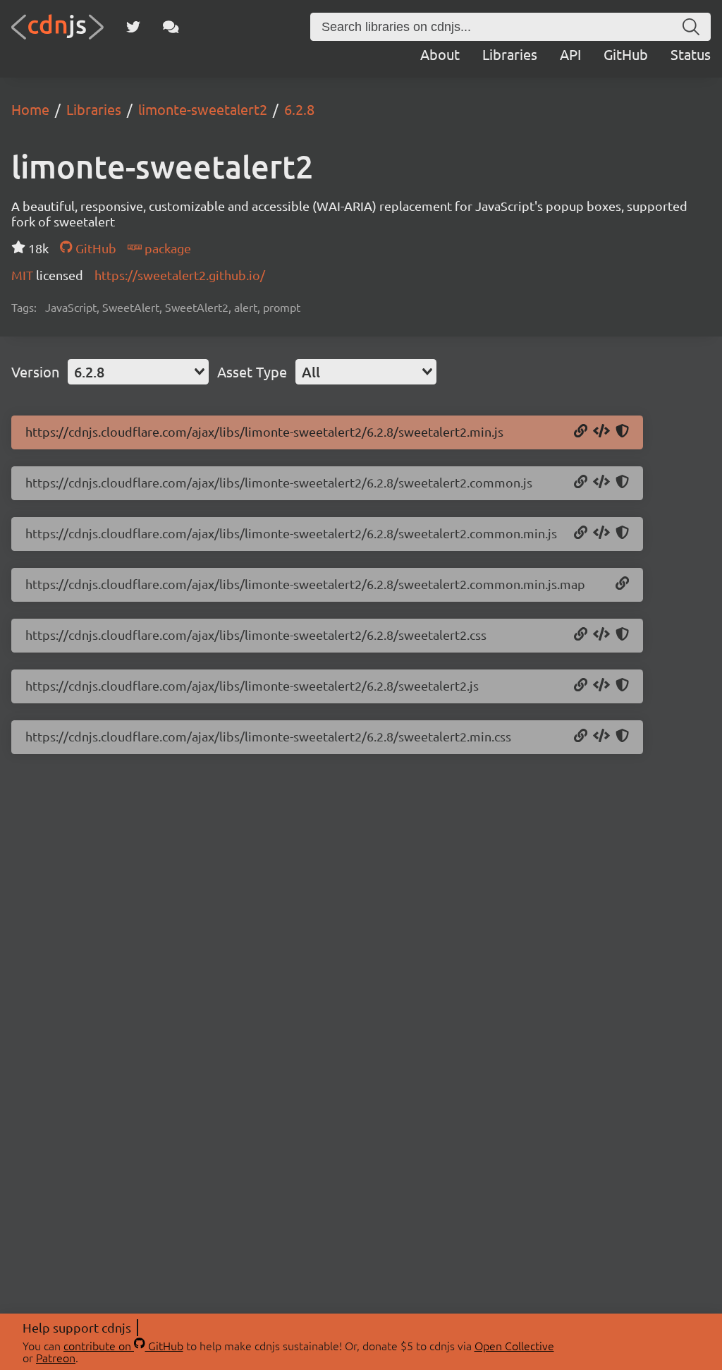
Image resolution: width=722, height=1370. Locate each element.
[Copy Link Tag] (601, 635)
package (166, 248)
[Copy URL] (580, 432)
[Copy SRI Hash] (622, 432)
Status (691, 54)
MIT (23, 274)
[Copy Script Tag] (601, 432)
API (570, 54)
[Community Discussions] (171, 27)
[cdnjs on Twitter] (133, 27)
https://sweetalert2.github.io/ (179, 274)
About (440, 54)
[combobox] (138, 371)
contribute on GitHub (123, 1345)
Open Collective (514, 1345)
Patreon (55, 1357)
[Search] (691, 26)
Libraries (509, 54)
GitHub (626, 54)
